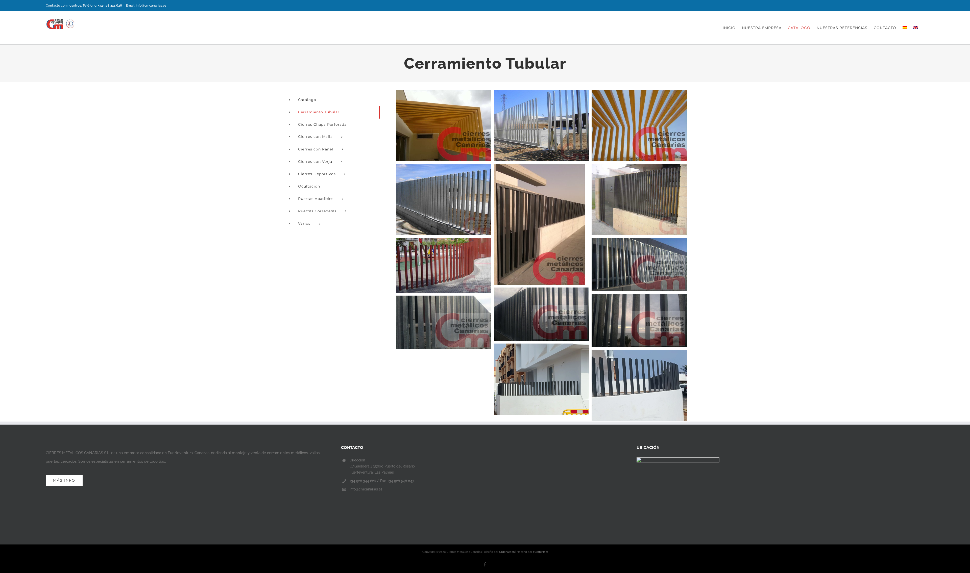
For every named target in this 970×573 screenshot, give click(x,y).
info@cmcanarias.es (366, 489)
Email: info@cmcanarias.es (146, 5)
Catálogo (307, 99)
